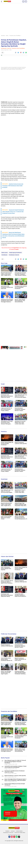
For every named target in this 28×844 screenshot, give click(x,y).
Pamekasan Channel (6, 48)
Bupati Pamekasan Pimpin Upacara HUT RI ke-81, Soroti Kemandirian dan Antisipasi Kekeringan (20, 659)
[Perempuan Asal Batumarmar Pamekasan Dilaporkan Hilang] (7, 390)
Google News (15, 247)
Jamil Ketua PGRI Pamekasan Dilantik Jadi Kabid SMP (7, 287)
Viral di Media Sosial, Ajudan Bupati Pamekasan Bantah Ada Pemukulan (7, 659)
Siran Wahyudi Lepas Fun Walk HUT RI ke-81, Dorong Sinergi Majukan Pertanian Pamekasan (21, 396)
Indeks (17, 249)
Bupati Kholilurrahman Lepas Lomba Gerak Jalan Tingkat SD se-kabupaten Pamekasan (6, 274)
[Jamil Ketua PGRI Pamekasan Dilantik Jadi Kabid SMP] (7, 281)
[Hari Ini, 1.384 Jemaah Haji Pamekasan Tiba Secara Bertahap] (21, 294)
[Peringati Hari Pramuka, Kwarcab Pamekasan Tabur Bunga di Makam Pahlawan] (21, 268)
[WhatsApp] (17, 837)
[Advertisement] (14, 20)
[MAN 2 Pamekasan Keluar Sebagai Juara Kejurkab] (7, 562)
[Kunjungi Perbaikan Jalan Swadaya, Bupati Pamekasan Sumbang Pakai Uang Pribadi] (21, 666)
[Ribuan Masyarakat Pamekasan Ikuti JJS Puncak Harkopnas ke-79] (21, 512)
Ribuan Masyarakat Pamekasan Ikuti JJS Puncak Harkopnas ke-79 (21, 517)
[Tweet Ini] (18, 53)
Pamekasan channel (14, 254)
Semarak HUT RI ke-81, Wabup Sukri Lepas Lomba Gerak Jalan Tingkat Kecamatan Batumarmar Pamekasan (21, 422)
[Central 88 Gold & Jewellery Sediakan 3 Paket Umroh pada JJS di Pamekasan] (21, 589)
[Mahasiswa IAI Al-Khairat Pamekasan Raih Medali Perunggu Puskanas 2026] (7, 294)
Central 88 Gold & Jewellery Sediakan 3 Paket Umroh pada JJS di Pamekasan (21, 595)
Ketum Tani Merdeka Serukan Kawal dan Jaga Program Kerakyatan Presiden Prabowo (6, 672)
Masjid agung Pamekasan (15, 252)
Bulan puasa (5, 252)
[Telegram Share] (23, 53)
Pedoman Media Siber (20, 832)
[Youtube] (14, 837)
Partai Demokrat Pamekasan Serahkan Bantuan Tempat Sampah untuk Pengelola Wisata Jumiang (21, 409)
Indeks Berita (19, 831)
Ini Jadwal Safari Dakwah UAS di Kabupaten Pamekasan (21, 287)
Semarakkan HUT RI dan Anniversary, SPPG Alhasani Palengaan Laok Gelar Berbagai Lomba (7, 422)
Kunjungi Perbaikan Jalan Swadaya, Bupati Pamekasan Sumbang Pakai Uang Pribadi (20, 672)
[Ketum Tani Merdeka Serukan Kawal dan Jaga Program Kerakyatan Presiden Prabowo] (7, 666)
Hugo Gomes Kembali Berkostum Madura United (6, 517)
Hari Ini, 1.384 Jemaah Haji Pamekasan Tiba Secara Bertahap (20, 300)
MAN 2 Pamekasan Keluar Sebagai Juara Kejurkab (6, 568)
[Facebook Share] (16, 53)
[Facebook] (9, 837)
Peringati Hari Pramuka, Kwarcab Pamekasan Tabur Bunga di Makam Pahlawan (20, 274)
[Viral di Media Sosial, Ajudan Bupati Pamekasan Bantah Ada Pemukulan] (7, 653)
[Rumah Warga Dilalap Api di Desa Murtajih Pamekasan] (7, 437)
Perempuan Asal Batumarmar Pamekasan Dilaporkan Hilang (7, 396)
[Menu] (2, 1)
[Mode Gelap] (23, 1)
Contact (13, 831)
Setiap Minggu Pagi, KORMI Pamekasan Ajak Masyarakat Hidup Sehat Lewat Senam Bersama (21, 504)
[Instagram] (12, 837)
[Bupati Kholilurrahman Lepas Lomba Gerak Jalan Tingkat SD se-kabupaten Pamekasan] (7, 268)
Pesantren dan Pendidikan (18, 48)
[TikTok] (19, 837)
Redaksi (7, 831)
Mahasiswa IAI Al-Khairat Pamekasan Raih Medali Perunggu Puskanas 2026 (7, 300)
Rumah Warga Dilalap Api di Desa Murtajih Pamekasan (7, 443)
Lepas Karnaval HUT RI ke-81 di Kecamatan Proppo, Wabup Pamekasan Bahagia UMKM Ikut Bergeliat (6, 409)
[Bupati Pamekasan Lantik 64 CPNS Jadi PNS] (21, 437)
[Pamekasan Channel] (7, 1)
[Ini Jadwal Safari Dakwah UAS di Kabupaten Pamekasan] (21, 281)
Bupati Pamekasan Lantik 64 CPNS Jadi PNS (21, 443)
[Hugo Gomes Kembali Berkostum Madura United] (7, 512)
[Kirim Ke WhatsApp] (26, 53)
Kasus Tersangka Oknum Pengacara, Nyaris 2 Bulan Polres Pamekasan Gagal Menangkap (7, 582)
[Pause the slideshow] (23, 804)
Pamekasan (4, 254)
